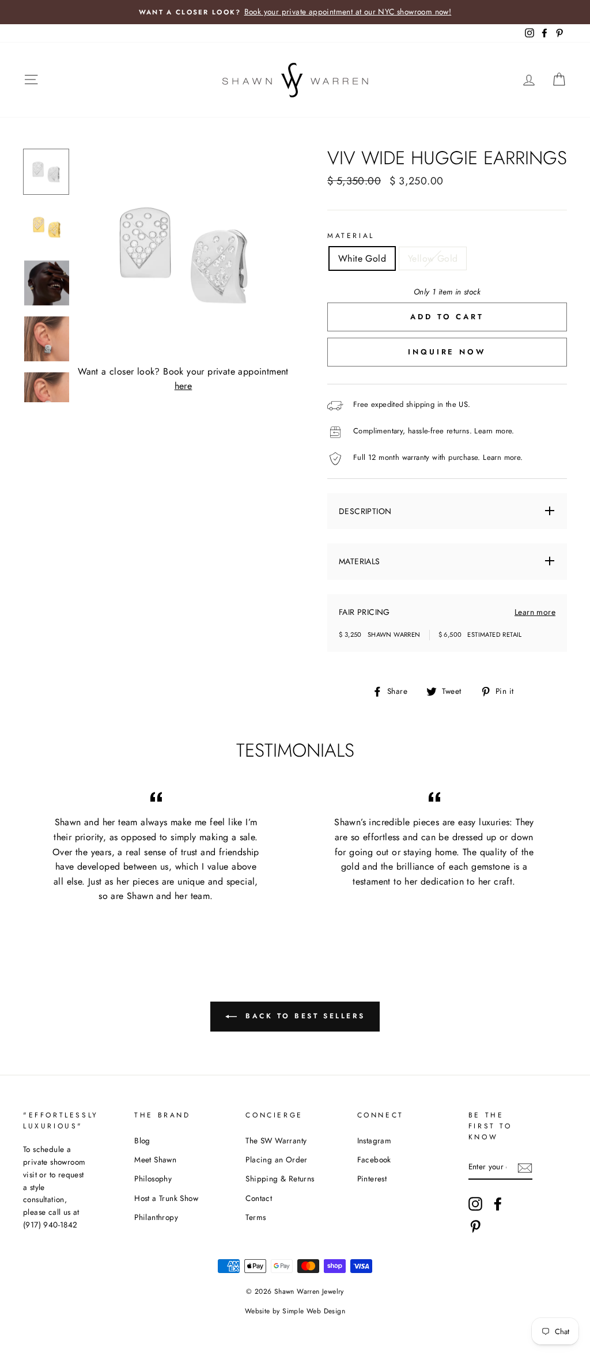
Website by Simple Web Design (295, 1311)
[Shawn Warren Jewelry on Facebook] (498, 1204)
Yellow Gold (432, 258)
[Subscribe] (524, 1166)
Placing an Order (276, 1159)
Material (351, 236)
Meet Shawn (155, 1159)
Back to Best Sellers (303, 1016)
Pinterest (372, 1178)
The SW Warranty (276, 1140)
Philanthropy (156, 1217)
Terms (255, 1217)
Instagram (374, 1140)
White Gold (362, 258)
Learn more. (494, 430)
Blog (142, 1140)
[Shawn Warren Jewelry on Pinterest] (475, 1226)
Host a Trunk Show (166, 1198)
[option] (295, 12)
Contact (258, 1198)
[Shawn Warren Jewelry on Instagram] (475, 1204)
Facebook (374, 1159)
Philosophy (153, 1178)
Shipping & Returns (279, 1178)
